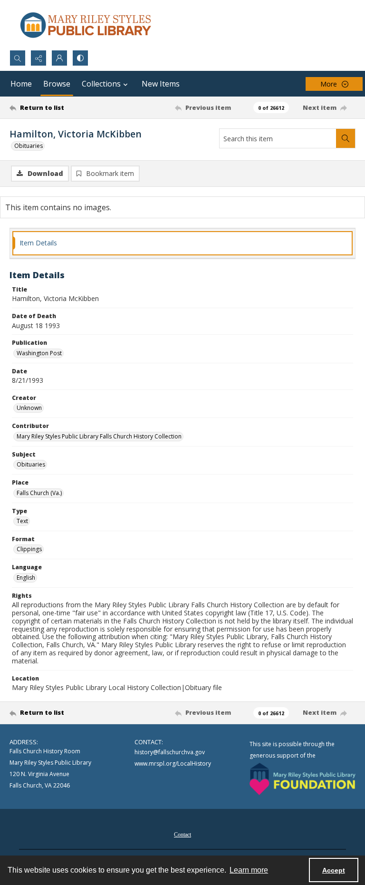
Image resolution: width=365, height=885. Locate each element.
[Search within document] (345, 138)
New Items (161, 83)
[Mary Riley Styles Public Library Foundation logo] (302, 779)
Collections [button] (101, 83)
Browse (56, 83)
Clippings (29, 549)
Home (21, 83)
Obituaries (28, 146)
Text (22, 521)
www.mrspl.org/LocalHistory (172, 763)
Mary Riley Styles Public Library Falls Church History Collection (99, 436)
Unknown (29, 408)
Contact (182, 834)
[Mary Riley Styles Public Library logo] (86, 25)
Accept (333, 870)
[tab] (182, 243)
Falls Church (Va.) (39, 493)
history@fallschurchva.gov (169, 752)
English (26, 578)
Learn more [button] (249, 870)
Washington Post (39, 353)
